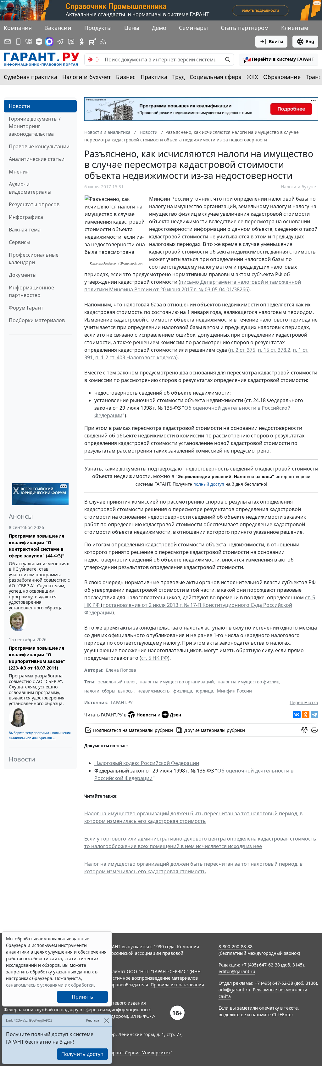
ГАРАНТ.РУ (122, 702)
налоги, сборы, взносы (109, 691)
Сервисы (19, 242)
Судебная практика (30, 77)
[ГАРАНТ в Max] (49, 41)
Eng (310, 41)
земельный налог (117, 682)
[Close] (106, 1020)
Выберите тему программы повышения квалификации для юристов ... (40, 735)
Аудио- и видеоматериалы (30, 188)
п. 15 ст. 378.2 (274, 349)
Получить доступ (82, 1054)
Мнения (19, 171)
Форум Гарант (26, 307)
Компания (18, 27)
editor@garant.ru (237, 971)
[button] (278, 60)
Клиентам (294, 27)
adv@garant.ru (234, 990)
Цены (131, 27)
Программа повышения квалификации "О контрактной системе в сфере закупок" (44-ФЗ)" (36, 546)
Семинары (193, 27)
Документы (22, 274)
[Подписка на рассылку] (7, 41)
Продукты (98, 27)
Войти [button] (276, 41)
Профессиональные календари (33, 258)
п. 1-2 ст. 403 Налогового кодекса (135, 357)
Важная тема (25, 229)
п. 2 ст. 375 (242, 349)
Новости (19, 106)
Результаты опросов (34, 204)
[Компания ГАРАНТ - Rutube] (92, 41)
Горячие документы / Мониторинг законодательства (35, 126)
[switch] (93, 59)
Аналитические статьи (36, 159)
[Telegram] (314, 714)
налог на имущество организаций (177, 682)
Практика (154, 77)
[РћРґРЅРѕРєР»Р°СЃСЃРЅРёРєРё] (305, 714)
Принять (82, 996)
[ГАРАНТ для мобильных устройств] (18, 41)
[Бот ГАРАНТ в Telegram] (71, 41)
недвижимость (153, 691)
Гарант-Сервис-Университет (139, 1053)
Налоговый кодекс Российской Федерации (146, 763)
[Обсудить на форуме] (304, 730)
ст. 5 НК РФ (154, 657)
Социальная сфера (216, 77)
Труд (178, 77)
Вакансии (57, 27)
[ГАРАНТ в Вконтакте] (29, 41)
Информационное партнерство (31, 291)
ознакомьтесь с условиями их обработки (50, 985)
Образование (282, 77)
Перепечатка (304, 702)
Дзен (175, 715)
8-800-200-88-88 (236, 946)
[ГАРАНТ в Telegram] (60, 41)
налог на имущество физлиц (249, 682)
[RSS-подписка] (103, 41)
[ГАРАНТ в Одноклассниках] (82, 41)
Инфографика (26, 217)
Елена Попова (121, 670)
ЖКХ (252, 77)
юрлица (204, 691)
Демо (159, 27)
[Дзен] (39, 41)
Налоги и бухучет (86, 77)
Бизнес (126, 77)
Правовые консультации (39, 146)
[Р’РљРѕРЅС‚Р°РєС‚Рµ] (297, 714)
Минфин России (234, 691)
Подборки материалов (37, 320)
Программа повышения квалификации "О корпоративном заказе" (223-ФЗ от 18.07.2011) (37, 658)
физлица (182, 691)
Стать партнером (245, 27)
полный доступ (208, 484)
